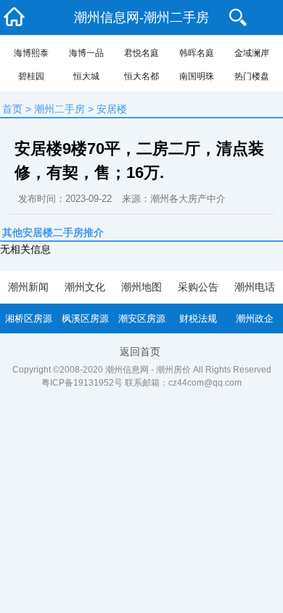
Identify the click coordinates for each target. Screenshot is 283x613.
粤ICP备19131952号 (82, 383)
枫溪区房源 (85, 318)
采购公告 (198, 287)
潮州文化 (85, 287)
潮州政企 (255, 318)
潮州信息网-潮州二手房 (141, 17)
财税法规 (198, 318)
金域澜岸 (251, 53)
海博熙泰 (31, 53)
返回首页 (140, 351)
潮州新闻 (28, 287)
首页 (12, 109)
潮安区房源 (141, 318)
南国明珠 (196, 76)
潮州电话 (254, 287)
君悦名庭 (141, 53)
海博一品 (86, 53)
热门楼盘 (251, 76)
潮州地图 (141, 287)
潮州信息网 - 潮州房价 (148, 370)
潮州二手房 (59, 109)
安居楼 (112, 109)
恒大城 (86, 76)
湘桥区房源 (28, 318)
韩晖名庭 (196, 53)
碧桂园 (31, 76)
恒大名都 (141, 76)
